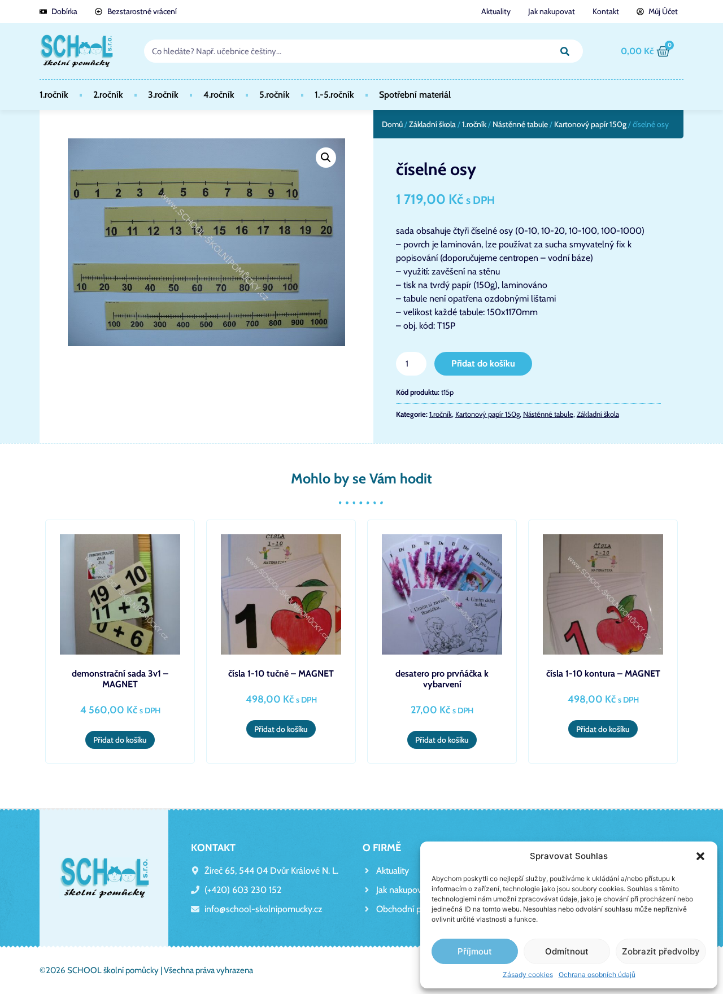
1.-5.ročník (334, 94)
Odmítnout (567, 951)
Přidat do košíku (483, 363)
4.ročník (218, 94)
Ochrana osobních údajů (597, 974)
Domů (392, 124)
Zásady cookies (528, 974)
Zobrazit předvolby (661, 951)
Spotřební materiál (415, 94)
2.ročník (108, 94)
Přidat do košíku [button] (120, 740)
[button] (700, 856)
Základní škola (432, 124)
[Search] (564, 51)
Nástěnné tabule (520, 124)
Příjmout (475, 951)
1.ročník (54, 94)
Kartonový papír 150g (590, 124)
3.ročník (163, 94)
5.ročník (274, 94)
